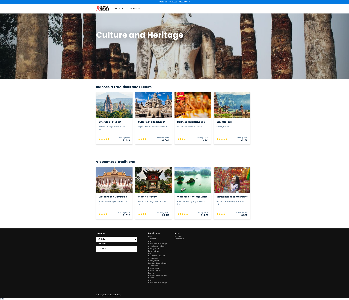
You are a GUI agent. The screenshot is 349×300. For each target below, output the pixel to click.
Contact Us (135, 9)
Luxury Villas (153, 251)
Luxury (151, 241)
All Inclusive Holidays (157, 246)
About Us (118, 9)
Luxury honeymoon (156, 256)
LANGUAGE (101, 244)
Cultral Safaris (154, 271)
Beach (151, 236)
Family (151, 253)
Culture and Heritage (157, 244)
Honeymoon (153, 249)
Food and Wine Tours (157, 263)
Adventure (153, 239)
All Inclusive (153, 258)
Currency (100, 234)
